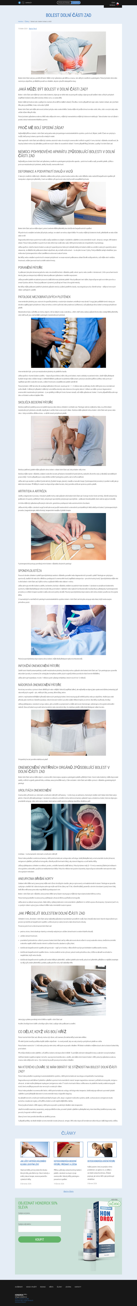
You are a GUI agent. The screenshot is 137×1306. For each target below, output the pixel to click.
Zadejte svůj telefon (24, 1224)
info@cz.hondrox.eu (21, 1297)
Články (59, 1287)
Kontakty (78, 1287)
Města (51, 1287)
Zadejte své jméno (24, 1213)
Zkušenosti (19, 1287)
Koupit (39, 1239)
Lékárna (68, 1287)
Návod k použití (31, 1287)
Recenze (43, 1287)
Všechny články (68, 1191)
